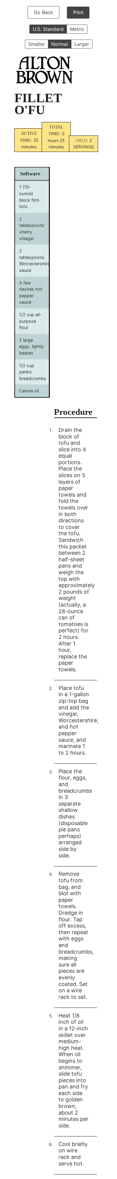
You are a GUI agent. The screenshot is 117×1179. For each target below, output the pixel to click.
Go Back (43, 12)
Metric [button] (77, 29)
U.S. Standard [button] (48, 29)
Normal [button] (59, 44)
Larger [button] (81, 44)
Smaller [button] (36, 44)
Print (78, 12)
